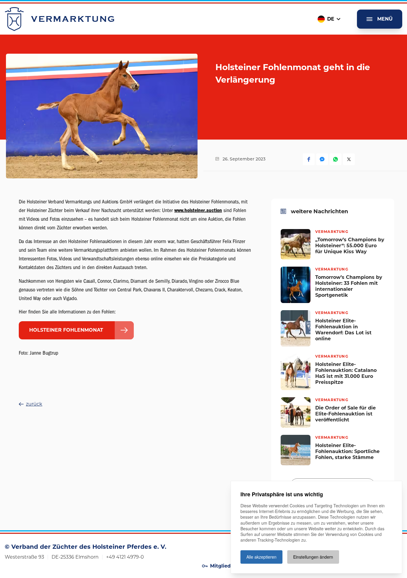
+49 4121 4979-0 (125, 557)
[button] (309, 159)
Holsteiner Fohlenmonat (66, 330)
